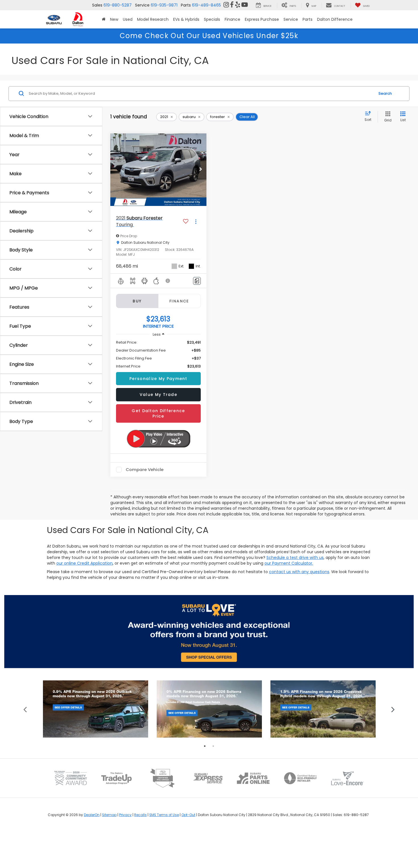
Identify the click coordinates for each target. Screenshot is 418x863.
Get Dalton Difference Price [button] (158, 413)
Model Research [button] (153, 19)
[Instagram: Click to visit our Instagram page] (226, 5)
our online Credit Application (84, 563)
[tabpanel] (95, 709)
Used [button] (128, 19)
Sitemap (109, 815)
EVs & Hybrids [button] (186, 19)
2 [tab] (213, 746)
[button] (104, 19)
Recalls (140, 815)
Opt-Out (188, 815)
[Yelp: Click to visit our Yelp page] (237, 5)
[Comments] (197, 281)
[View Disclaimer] (168, 281)
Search (385, 93)
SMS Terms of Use (164, 815)
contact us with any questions (299, 572)
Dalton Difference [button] (335, 19)
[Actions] (196, 221)
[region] (158, 354)
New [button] (114, 19)
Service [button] (291, 19)
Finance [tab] (179, 301)
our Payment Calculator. (288, 563)
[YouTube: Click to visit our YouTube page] (244, 5)
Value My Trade (158, 394)
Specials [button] (212, 19)
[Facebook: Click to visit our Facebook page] (232, 5)
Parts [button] (308, 19)
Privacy (125, 815)
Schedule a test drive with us (295, 557)
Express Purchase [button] (262, 19)
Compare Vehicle (145, 469)
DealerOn (92, 815)
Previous (25, 709)
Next (393, 709)
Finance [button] (232, 19)
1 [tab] (205, 746)
